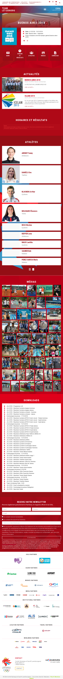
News (8, 55)
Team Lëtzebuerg (8, 9)
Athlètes (31, 55)
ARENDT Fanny (27, 153)
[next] (33, 269)
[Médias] (43, 52)
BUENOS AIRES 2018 (32, 80)
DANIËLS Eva (26, 172)
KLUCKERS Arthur (28, 192)
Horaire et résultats (20, 55)
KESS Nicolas (27, 225)
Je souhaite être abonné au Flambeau (14, 519)
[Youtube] (56, 1)
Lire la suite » (29, 87)
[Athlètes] (31, 52)
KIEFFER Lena (27, 234)
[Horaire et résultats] (19, 50)
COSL (56, 9)
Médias (43, 55)
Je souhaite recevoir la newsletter (13, 517)
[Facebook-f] (49, 1)
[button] (59, 3)
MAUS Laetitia (27, 242)
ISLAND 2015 (30, 96)
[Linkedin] (56, 4)
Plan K (52, 677)
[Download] (55, 52)
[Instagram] (53, 1)
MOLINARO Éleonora (29, 211)
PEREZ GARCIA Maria (30, 260)
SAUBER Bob (26, 251)
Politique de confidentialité (9, 544)
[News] (7, 52)
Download (55, 55)
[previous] (30, 269)
